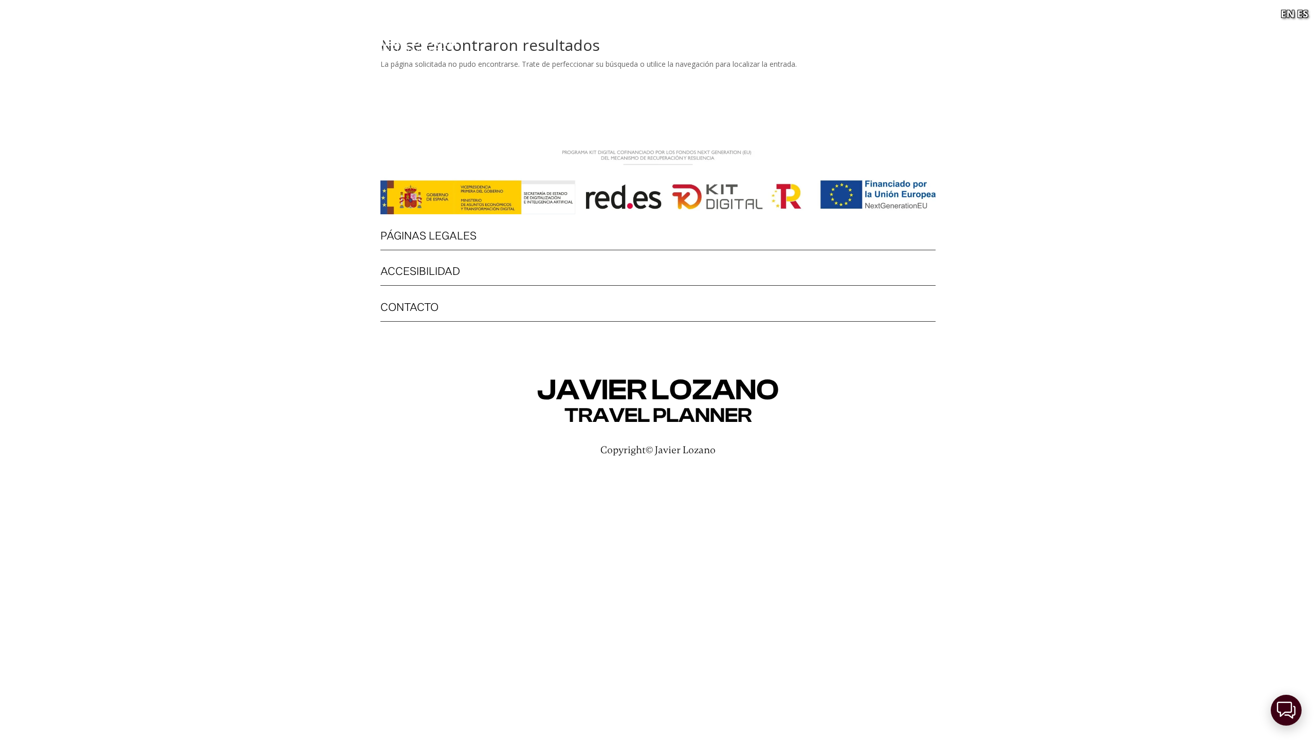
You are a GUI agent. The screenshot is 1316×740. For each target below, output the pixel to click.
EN (1288, 14)
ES (1302, 14)
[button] (1286, 710)
